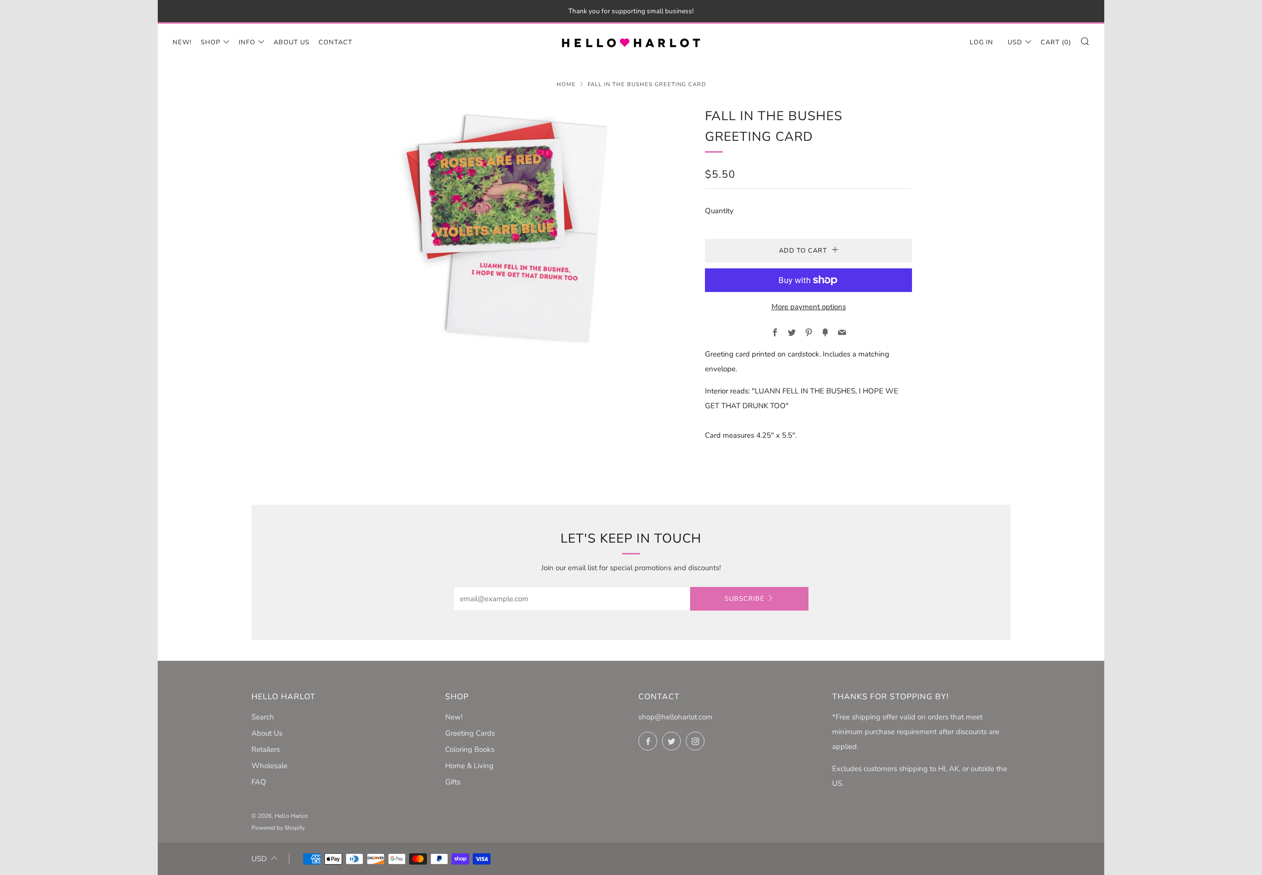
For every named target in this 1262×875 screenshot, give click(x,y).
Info (247, 42)
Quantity (719, 211)
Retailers (265, 749)
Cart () (1056, 42)
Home (566, 84)
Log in (981, 42)
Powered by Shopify (278, 828)
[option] (512, 228)
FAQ (258, 782)
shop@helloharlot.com (675, 717)
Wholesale (269, 766)
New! (182, 42)
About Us (292, 42)
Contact (335, 42)
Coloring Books (469, 749)
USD (1015, 42)
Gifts (452, 782)
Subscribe (745, 598)
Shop (210, 42)
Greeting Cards (470, 733)
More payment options (808, 307)
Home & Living (469, 766)
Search (262, 717)
